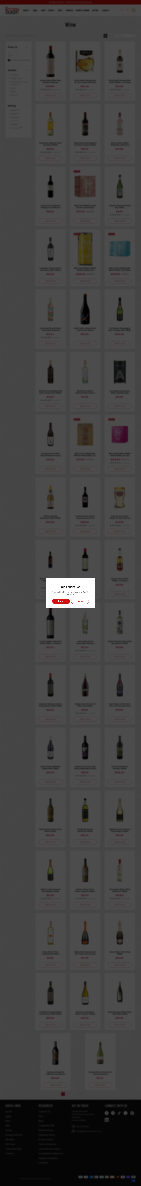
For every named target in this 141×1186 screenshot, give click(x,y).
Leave (80, 601)
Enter (61, 601)
